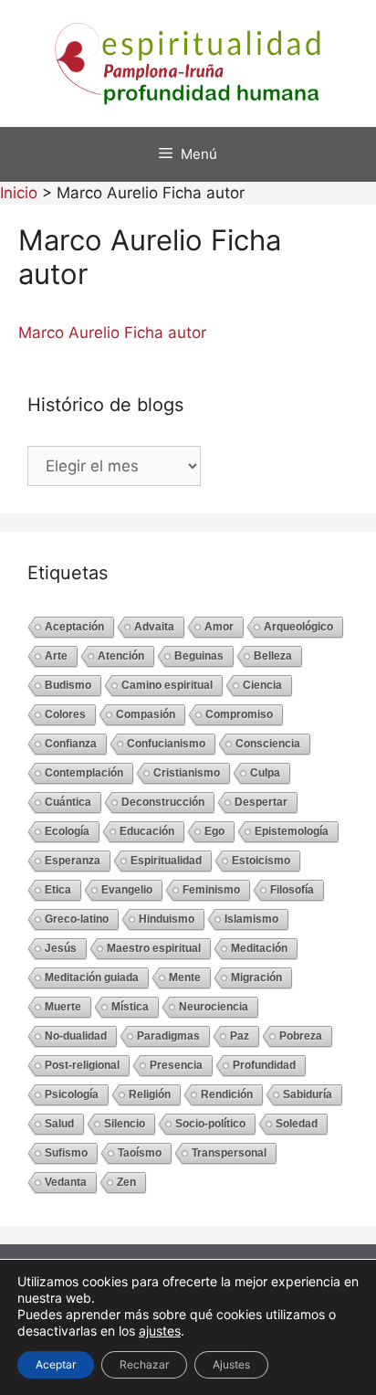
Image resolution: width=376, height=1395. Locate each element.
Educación (147, 831)
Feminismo (211, 889)
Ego (214, 831)
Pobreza (300, 1036)
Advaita (154, 626)
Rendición (227, 1094)
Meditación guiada (92, 977)
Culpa (265, 772)
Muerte (63, 1006)
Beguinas (199, 656)
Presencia (176, 1065)
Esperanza (72, 860)
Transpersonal (229, 1153)
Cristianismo (186, 772)
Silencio (124, 1123)
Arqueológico (298, 626)
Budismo (68, 685)
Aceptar (56, 1364)
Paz (239, 1036)
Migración (256, 977)
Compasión (145, 714)
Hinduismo (166, 919)
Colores (65, 714)
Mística (130, 1006)
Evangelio (126, 889)
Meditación (259, 948)
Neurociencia (213, 1006)
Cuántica (68, 802)
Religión (150, 1094)
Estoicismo (261, 860)
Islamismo (251, 919)
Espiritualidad (166, 860)
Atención (121, 656)
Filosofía (292, 889)
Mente (185, 977)
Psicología (72, 1094)
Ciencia (262, 685)
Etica (58, 889)
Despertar (261, 802)
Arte (56, 656)
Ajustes (231, 1364)
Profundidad (264, 1065)
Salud (59, 1123)
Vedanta (66, 1182)
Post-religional (82, 1065)
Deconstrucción (162, 802)
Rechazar (144, 1364)
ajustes (160, 1330)
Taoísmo (140, 1153)
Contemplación (84, 772)
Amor (219, 626)
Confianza (71, 743)
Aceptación (74, 626)
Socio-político (210, 1123)
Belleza (273, 656)
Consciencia (267, 743)
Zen (126, 1182)
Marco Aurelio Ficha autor (112, 332)
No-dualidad (76, 1036)
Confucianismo (166, 743)
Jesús (61, 948)
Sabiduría (307, 1094)
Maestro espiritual (154, 948)
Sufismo (66, 1153)
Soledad (297, 1123)
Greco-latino (77, 919)
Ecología (67, 831)
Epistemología (292, 831)
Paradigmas (168, 1036)
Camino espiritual (167, 685)
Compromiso (239, 714)
